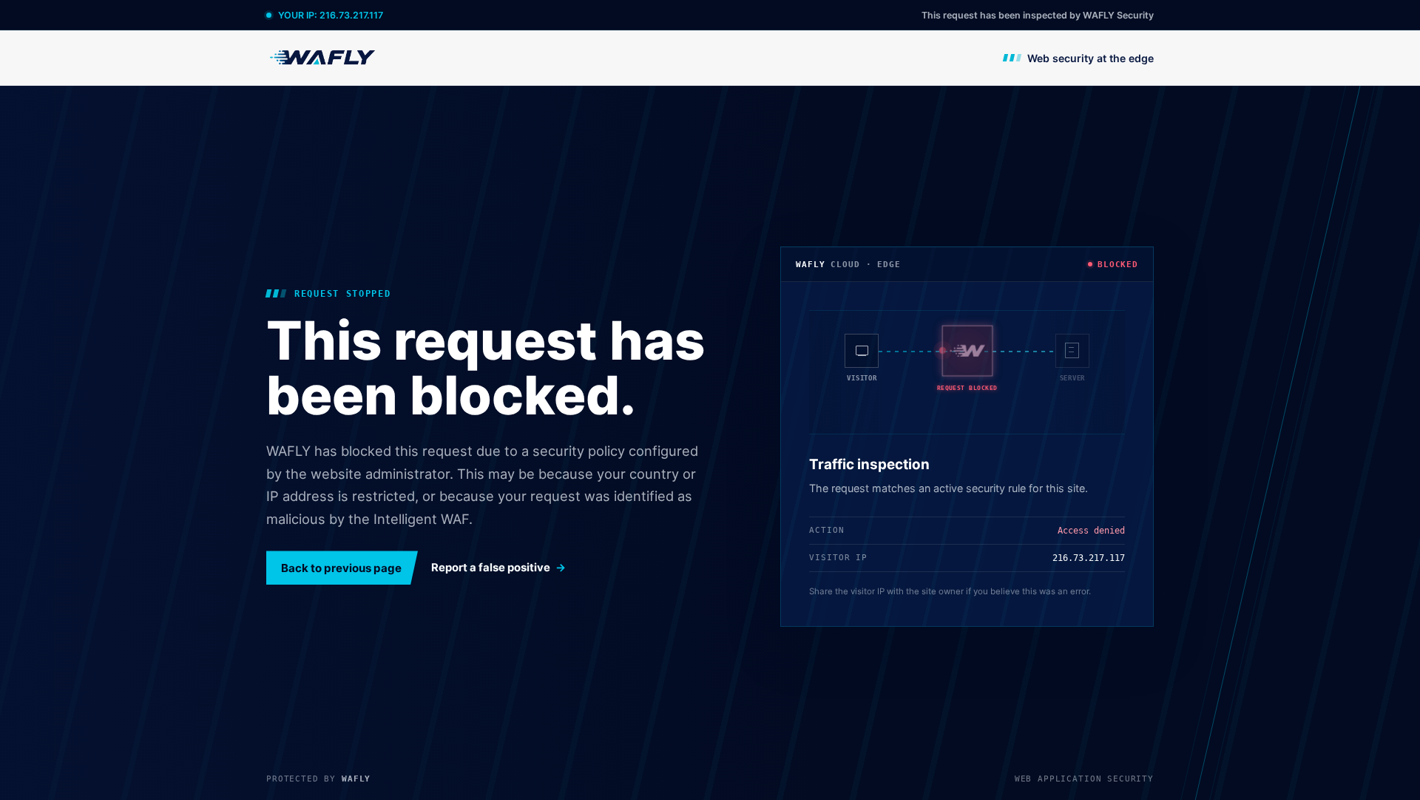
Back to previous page (341, 568)
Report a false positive (490, 567)
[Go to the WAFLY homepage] (323, 57)
